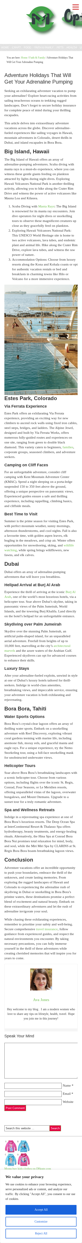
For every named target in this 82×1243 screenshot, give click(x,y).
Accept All (41, 1209)
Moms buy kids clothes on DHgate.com (27, 1168)
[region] (41, 1206)
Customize (41, 1221)
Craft (16, 47)
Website (68, 1102)
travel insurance (47, 929)
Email (67, 1093)
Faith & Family (43, 47)
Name (67, 1085)
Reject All (41, 1233)
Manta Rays (46, 206)
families (68, 447)
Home (5, 47)
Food (27, 47)
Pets (60, 47)
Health (71, 47)
